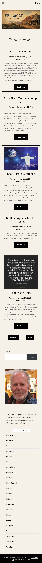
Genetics (9, 472)
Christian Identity (21, 51)
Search (8, 351)
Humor (9, 494)
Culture (9, 456)
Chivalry (9, 440)
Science (9, 531)
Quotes (9, 520)
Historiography (12, 483)
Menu (37, 3)
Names (9, 515)
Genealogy (10, 467)
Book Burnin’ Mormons (21, 173)
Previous (13, 338)
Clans (8, 446)
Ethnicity (9, 462)
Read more (21, 87)
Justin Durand (21, 59)
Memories (10, 504)
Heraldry (9, 478)
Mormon (9, 510)
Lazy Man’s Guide (21, 292)
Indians (9, 499)
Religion (9, 525)
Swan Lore (10, 536)
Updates (9, 547)
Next (30, 338)
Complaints (10, 451)
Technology (10, 541)
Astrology (10, 435)
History (9, 488)
